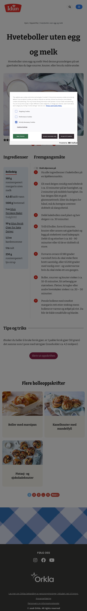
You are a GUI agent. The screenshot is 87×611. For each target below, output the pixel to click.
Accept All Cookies (66, 136)
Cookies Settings (22, 127)
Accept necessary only (49, 136)
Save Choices (21, 136)
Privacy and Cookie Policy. (54, 106)
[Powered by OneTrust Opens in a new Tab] (67, 143)
